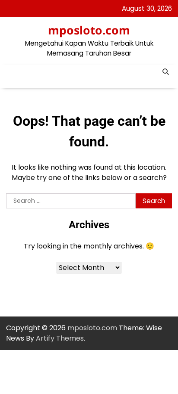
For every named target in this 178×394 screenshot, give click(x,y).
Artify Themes (60, 338)
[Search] (165, 71)
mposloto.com (89, 30)
